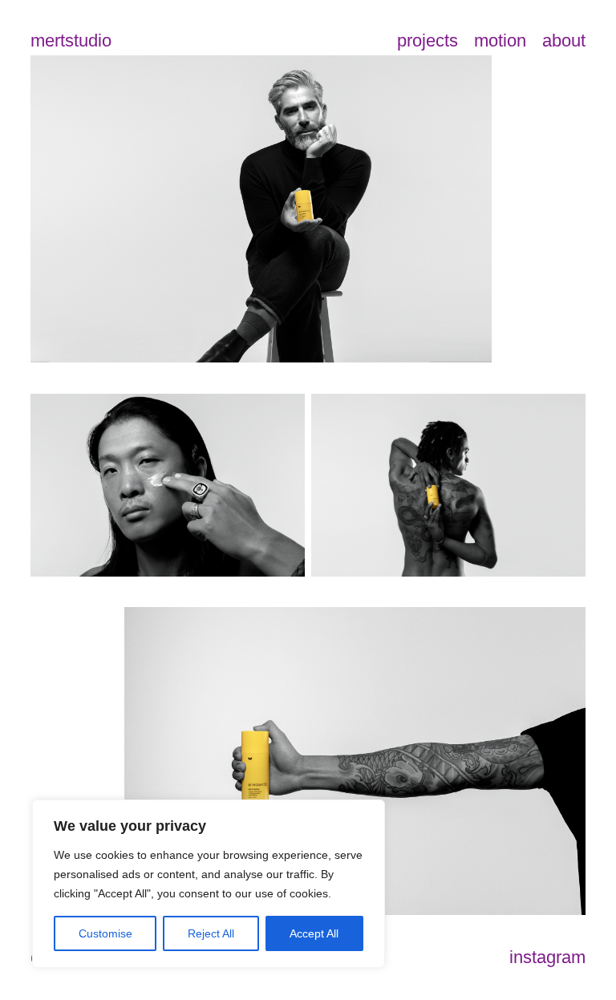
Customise (105, 933)
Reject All (211, 933)
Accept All (314, 933)
